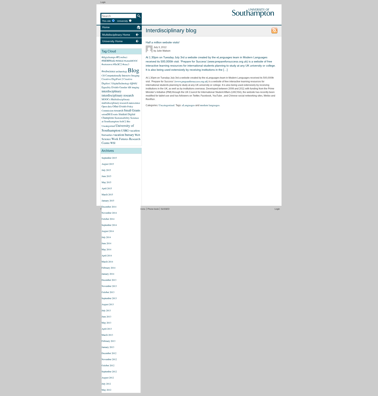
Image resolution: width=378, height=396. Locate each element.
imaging (135, 87)
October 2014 (108, 218)
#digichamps (109, 57)
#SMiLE (120, 60)
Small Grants (132, 110)
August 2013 (108, 304)
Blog (133, 70)
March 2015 (107, 194)
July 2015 (106, 170)
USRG (125, 130)
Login (103, 2)
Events (115, 87)
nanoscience (134, 102)
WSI (112, 143)
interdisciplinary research (118, 95)
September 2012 (109, 371)
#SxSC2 (117, 64)
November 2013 (109, 285)
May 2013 (106, 322)
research (118, 110)
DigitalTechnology (120, 83)
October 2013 (108, 292)
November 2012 (109, 359)
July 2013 (106, 310)
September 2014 (109, 224)
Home (106, 27)
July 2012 (106, 383)
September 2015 (109, 157)
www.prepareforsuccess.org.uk (191, 81)
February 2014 (108, 267)
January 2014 (108, 273)
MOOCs (106, 99)
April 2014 (107, 255)
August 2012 (108, 377)
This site (106, 21)
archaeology (121, 71)
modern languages (210, 105)
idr (129, 87)
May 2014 (106, 249)
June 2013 (106, 316)
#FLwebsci (121, 57)
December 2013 (109, 279)
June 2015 (106, 176)
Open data (107, 106)
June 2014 (106, 243)
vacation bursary (123, 135)
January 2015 (108, 200)
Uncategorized (108, 125)
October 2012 (108, 365)
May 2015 (106, 182)
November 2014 (109, 212)
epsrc (133, 83)
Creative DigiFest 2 (112, 79)
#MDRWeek (108, 60)
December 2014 (109, 206)
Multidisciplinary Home (116, 34)
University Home (112, 41)
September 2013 (109, 298)
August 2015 (108, 163)
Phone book (153, 209)
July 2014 (106, 237)
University (122, 21)
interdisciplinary (111, 91)
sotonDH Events (110, 114)
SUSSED (165, 209)
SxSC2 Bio (125, 121)
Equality (106, 87)
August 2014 (108, 231)
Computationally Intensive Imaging (122, 75)
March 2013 (107, 334)
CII (103, 75)
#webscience (108, 71)
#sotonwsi (107, 64)
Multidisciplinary (120, 99)
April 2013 (107, 328)
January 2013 (108, 347)
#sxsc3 (125, 64)
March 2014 (107, 261)
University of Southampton (118, 128)
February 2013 (108, 340)
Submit (138, 16)
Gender (123, 87)
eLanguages (188, 105)
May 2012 (106, 389)
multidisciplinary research (115, 103)
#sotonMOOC (131, 60)
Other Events (119, 106)
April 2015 (107, 188)
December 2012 (109, 353)
